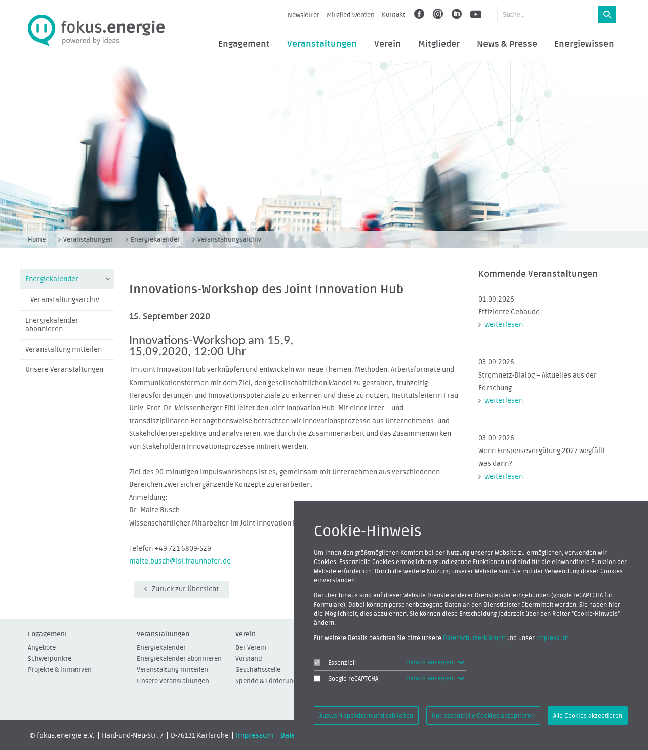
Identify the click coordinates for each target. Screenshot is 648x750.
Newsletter (303, 15)
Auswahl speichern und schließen (366, 715)
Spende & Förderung (266, 681)
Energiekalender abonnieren (51, 325)
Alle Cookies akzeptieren (587, 715)
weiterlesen (503, 325)
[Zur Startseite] (96, 30)
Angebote (42, 647)
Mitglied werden (351, 15)
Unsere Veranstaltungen (64, 370)
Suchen (607, 14)
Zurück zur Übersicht (185, 589)
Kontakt (394, 14)
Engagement (244, 44)
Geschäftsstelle (257, 669)
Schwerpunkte (49, 658)
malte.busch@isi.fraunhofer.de (180, 561)
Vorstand (248, 658)
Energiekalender (155, 239)
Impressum (254, 735)
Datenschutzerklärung (474, 638)
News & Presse (507, 44)
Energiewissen (584, 44)
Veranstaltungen (322, 44)
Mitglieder (439, 44)
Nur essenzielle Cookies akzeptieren (483, 715)
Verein (387, 44)
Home (37, 239)
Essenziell (342, 662)
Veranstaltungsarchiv (229, 239)
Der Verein (250, 647)
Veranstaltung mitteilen (63, 350)
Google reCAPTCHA (353, 678)
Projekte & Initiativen (60, 669)
